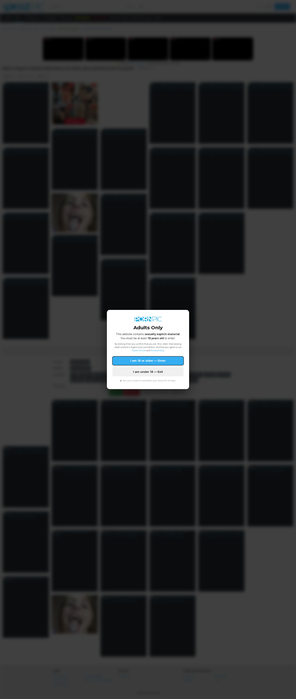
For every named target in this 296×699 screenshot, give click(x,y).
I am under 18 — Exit (148, 371)
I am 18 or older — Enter (148, 360)
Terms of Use (139, 350)
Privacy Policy (157, 350)
